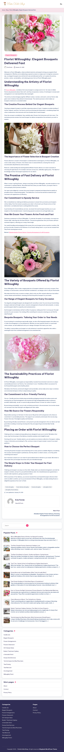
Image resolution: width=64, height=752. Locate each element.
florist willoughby (9, 487)
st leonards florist (8, 654)
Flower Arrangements (10, 641)
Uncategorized (8, 671)
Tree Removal (7, 667)
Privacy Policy (8, 692)
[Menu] (61, 3)
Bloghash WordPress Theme (48, 749)
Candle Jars (7, 635)
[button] (19, 503)
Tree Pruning (7, 664)
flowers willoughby (36, 487)
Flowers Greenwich (9, 644)
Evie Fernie (20, 500)
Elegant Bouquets (11, 55)
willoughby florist (47, 487)
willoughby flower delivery (11, 489)
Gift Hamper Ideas (9, 648)
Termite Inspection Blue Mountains (13, 661)
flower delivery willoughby (22, 487)
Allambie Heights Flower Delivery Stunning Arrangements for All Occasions (29, 232)
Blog (7, 10)
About (5, 686)
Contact (6, 689)
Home (3, 10)
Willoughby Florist (9, 674)
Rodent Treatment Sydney (11, 651)
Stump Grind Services (10, 658)
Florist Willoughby (11, 90)
